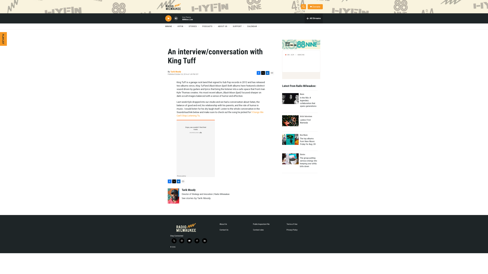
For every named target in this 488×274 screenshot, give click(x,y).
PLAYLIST (3, 39)
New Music (304, 135)
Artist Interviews (306, 116)
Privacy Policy (292, 230)
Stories (302, 154)
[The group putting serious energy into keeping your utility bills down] (290, 158)
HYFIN (180, 26)
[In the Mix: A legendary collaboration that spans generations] (290, 98)
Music (302, 94)
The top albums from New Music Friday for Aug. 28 (308, 141)
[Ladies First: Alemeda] (290, 120)
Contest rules (258, 230)
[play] (168, 18)
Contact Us (224, 230)
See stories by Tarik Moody (196, 198)
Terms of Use (292, 224)
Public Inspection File (261, 224)
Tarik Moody (176, 71)
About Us (223, 224)
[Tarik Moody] (173, 196)
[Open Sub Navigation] (174, 26)
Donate (316, 6)
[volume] (176, 18)
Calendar (252, 26)
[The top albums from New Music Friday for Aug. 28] (290, 139)
